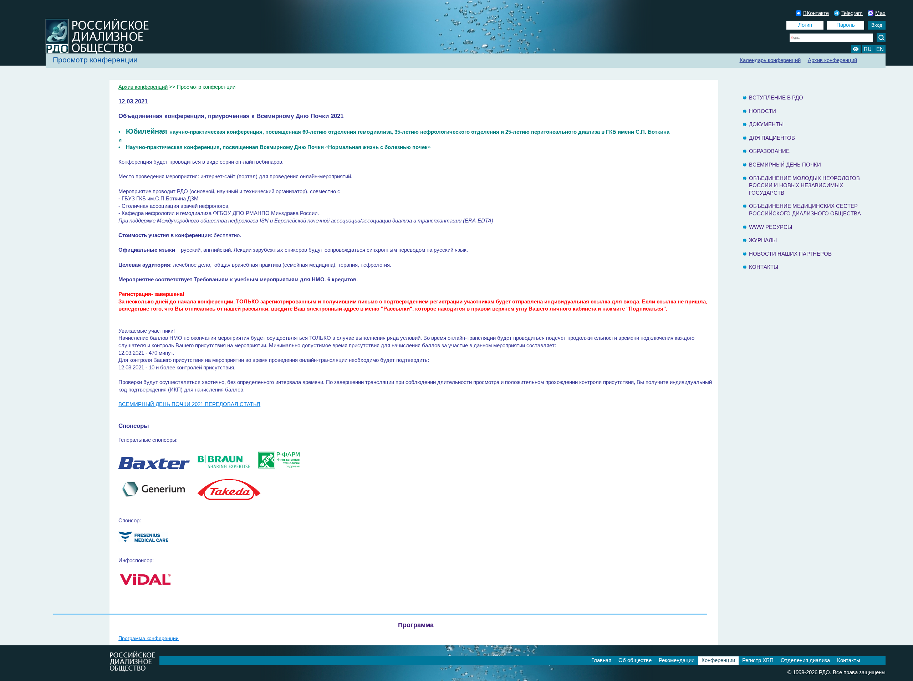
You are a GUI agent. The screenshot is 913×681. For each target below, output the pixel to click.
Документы (766, 124)
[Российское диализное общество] (88, 53)
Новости (762, 111)
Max (880, 13)
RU (868, 49)
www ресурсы (770, 227)
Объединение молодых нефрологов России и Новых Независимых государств (804, 185)
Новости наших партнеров (790, 254)
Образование (769, 151)
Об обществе (635, 660)
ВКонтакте (816, 13)
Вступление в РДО (776, 98)
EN (880, 49)
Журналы (763, 240)
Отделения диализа (805, 660)
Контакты (763, 267)
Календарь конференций (770, 60)
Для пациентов (772, 138)
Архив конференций (832, 60)
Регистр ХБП (758, 660)
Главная (601, 660)
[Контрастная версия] (856, 49)
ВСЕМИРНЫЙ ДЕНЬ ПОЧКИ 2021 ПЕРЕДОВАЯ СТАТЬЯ (189, 404)
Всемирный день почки (785, 165)
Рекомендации (676, 660)
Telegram (852, 13)
